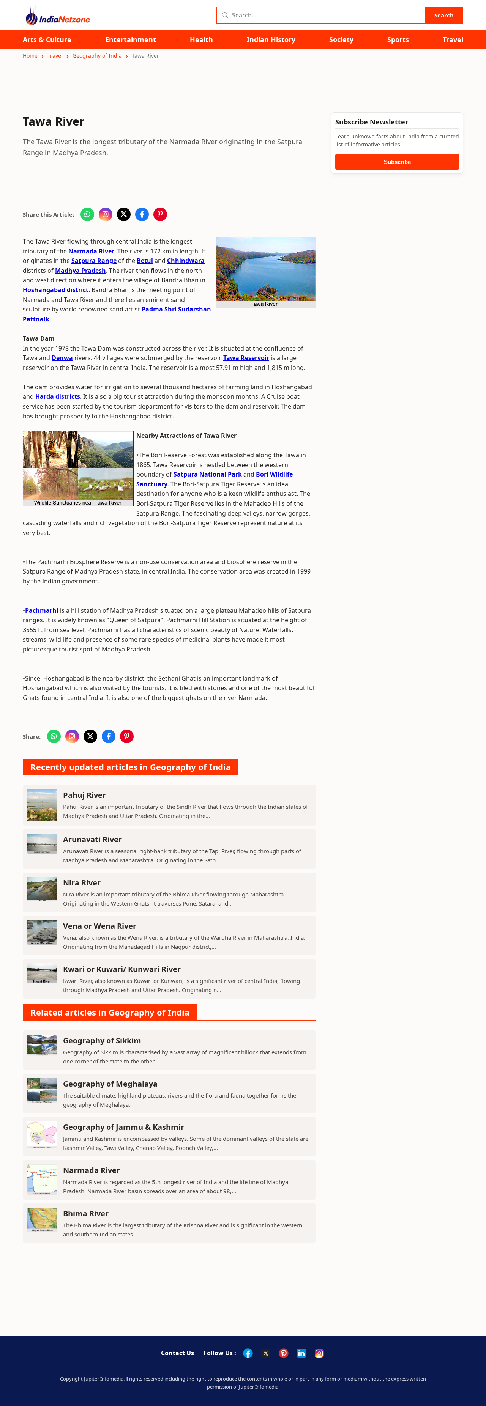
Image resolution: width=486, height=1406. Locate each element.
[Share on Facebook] (142, 214)
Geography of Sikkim (102, 1040)
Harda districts (57, 396)
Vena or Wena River (99, 926)
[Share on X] (124, 214)
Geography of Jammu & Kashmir (123, 1127)
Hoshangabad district (55, 290)
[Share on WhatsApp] (87, 214)
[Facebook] (248, 1353)
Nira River (82, 883)
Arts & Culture (47, 40)
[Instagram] (319, 1353)
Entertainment (130, 40)
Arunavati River (92, 839)
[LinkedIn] (301, 1353)
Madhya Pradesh (80, 270)
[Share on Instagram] (105, 214)
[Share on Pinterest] (160, 214)
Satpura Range (94, 260)
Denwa (62, 358)
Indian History (271, 40)
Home (30, 55)
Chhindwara (186, 260)
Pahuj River (84, 795)
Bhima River (86, 1213)
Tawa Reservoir (246, 358)
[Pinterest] (284, 1353)
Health (201, 40)
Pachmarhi (41, 610)
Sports (398, 40)
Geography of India (97, 55)
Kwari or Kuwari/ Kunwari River (122, 969)
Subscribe (397, 162)
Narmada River (91, 251)
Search (444, 15)
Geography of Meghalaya (110, 1084)
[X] (266, 1353)
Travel (453, 40)
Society (341, 40)
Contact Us (177, 1353)
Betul (145, 260)
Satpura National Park (208, 474)
